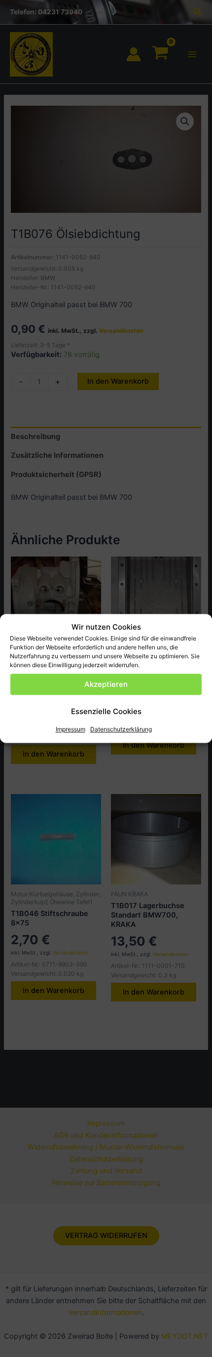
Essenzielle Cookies (106, 711)
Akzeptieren (106, 684)
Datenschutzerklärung (121, 729)
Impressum (70, 729)
